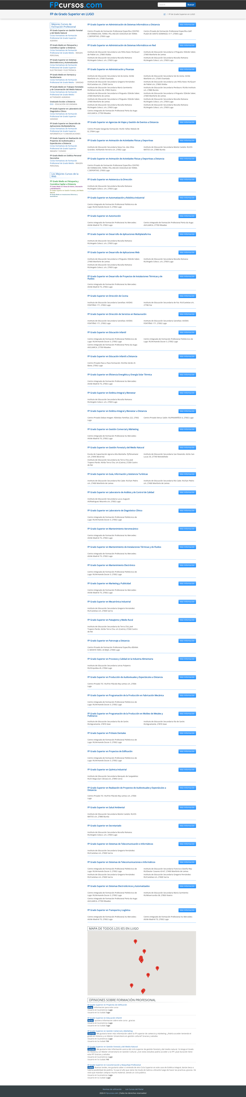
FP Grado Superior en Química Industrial (107, 769)
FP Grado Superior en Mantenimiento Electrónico (111, 565)
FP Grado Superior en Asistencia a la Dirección (110, 179)
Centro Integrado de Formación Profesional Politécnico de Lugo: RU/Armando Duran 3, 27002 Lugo (112, 205)
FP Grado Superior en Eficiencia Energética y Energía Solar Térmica (120, 374)
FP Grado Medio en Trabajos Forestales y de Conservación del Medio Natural (66, 88)
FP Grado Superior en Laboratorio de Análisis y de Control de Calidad (121, 492)
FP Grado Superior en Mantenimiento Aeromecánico (113, 528)
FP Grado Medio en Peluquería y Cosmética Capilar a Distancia (64, 46)
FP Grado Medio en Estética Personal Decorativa (65, 156)
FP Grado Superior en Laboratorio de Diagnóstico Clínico (115, 510)
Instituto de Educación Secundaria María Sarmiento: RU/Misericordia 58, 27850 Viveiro (110, 88)
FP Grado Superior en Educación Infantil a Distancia (112, 356)
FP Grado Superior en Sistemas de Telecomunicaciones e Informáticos (121, 862)
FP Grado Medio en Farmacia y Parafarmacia (63, 75)
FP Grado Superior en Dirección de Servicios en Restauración (117, 314)
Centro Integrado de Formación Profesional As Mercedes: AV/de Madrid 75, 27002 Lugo (112, 223)
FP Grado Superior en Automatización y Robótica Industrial (116, 197)
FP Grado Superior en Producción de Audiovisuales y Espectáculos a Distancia (125, 677)
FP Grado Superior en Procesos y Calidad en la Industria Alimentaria (120, 658)
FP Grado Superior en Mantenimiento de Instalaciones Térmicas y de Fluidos (124, 547)
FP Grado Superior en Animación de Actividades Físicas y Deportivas (120, 140)
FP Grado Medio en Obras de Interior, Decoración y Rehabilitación (66, 187)
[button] (135, 941)
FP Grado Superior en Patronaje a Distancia (109, 640)
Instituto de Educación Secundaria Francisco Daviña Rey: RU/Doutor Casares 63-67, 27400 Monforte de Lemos (168, 869)
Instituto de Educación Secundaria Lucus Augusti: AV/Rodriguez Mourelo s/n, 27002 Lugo (109, 500)
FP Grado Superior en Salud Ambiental (106, 807)
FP (165, 14)
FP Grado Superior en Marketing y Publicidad (109, 583)
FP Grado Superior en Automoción (104, 215)
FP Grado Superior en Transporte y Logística (109, 910)
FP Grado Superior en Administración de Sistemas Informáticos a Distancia (124, 24)
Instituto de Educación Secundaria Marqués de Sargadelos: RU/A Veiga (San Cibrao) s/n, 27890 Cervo (113, 777)
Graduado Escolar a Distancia (62, 101)
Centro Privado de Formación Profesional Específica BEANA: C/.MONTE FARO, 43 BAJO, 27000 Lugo (113, 648)
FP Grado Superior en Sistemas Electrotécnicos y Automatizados (119, 886)
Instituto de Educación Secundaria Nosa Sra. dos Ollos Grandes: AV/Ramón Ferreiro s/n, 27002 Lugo (111, 148)
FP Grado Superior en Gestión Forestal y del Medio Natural (116, 447)
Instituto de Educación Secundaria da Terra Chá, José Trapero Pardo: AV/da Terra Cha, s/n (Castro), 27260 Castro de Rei (112, 462)
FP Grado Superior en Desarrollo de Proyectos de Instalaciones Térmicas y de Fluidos (125, 277)
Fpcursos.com (112, 1093)
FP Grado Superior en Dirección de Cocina (108, 295)
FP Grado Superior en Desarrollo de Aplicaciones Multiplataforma (119, 234)
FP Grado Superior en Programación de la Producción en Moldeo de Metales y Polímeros (125, 714)
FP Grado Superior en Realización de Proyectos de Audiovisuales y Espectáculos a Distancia (127, 788)
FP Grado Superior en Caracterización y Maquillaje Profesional (114, 1065)
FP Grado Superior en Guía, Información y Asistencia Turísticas (118, 474)
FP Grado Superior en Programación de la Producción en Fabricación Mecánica (126, 695)
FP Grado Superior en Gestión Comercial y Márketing (113, 429)
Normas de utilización (112, 1089)
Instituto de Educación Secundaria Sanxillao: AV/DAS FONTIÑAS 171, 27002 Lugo (110, 303)
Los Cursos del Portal (134, 1089)
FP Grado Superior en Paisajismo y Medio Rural (110, 619)
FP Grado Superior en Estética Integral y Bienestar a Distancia (117, 411)
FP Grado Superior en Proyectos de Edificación (110, 751)
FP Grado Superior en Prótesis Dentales (107, 733)
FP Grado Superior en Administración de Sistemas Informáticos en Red (122, 45)
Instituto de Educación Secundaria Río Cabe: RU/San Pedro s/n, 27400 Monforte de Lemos (113, 481)
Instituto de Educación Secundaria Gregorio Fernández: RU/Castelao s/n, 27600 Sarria (111, 82)
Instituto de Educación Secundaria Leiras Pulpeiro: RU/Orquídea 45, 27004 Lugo (109, 666)
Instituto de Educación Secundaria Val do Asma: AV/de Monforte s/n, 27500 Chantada (111, 77)
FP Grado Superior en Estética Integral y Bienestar (112, 392)
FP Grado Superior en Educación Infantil (107, 332)
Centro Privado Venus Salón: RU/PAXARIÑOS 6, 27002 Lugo (168, 417)
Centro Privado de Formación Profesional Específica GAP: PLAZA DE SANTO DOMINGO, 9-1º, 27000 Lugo (168, 32)
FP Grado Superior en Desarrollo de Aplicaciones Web (114, 252)
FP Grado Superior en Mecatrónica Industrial (109, 601)
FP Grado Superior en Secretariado (104, 825)
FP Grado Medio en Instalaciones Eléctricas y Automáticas (64, 195)
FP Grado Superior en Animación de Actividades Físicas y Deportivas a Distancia (126, 158)
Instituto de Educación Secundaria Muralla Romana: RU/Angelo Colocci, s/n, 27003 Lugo (110, 58)
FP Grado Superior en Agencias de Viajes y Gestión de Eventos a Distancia (123, 122)
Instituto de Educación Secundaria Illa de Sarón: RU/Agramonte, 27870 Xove (108, 722)
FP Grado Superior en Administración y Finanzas (111, 69)
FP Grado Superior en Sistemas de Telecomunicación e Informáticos (120, 843)
